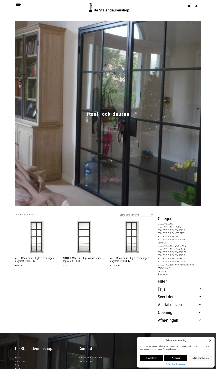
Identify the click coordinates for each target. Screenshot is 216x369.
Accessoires (163, 274)
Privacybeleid (181, 364)
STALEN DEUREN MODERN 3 (171, 233)
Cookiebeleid (170, 364)
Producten (20, 361)
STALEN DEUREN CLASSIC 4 (171, 249)
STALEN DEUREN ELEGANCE (171, 261)
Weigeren (175, 358)
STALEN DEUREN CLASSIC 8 (171, 230)
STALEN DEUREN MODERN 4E (172, 246)
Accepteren (151, 358)
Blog (17, 365)
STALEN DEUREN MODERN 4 (171, 239)
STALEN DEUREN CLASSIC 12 (172, 252)
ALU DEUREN (164, 268)
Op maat (162, 271)
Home (18, 357)
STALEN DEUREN (166, 224)
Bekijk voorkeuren (200, 358)
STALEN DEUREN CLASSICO (171, 258)
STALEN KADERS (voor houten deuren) (176, 264)
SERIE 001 (163, 242)
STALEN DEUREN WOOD (169, 227)
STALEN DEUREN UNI (168, 236)
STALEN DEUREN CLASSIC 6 (171, 255)
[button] (210, 340)
